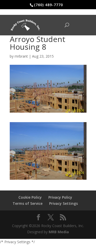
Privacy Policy (60, 197)
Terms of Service (27, 203)
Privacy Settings (63, 203)
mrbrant (21, 56)
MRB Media (59, 231)
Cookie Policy (30, 197)
